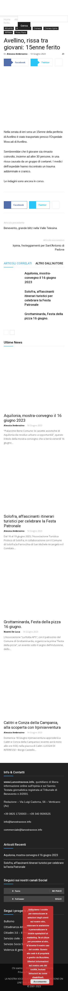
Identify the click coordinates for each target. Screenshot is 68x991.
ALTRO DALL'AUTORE (49, 263)
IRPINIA (8, 32)
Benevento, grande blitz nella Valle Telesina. (30, 228)
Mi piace (57, 890)
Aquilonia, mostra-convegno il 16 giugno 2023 (40, 277)
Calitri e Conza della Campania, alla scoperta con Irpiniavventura (32, 725)
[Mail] (34, 2)
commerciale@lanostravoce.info (23, 829)
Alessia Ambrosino (17, 53)
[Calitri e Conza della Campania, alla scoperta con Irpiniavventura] (34, 687)
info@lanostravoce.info (17, 821)
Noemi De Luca (12, 631)
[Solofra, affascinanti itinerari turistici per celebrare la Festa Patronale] (13, 298)
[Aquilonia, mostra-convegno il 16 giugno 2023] (13, 280)
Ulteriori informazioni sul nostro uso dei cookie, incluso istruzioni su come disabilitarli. (38, 969)
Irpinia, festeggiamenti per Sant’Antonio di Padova (38, 247)
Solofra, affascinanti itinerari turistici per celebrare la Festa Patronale (30, 521)
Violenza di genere (15, 950)
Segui (58, 898)
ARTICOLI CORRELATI (18, 263)
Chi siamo (17, 968)
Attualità (9, 28)
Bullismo (9, 921)
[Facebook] (26, 2)
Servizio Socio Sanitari (17, 944)
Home (7, 19)
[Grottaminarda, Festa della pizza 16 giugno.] (13, 321)
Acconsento (39, 981)
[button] (43, 10)
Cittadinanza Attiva (15, 927)
